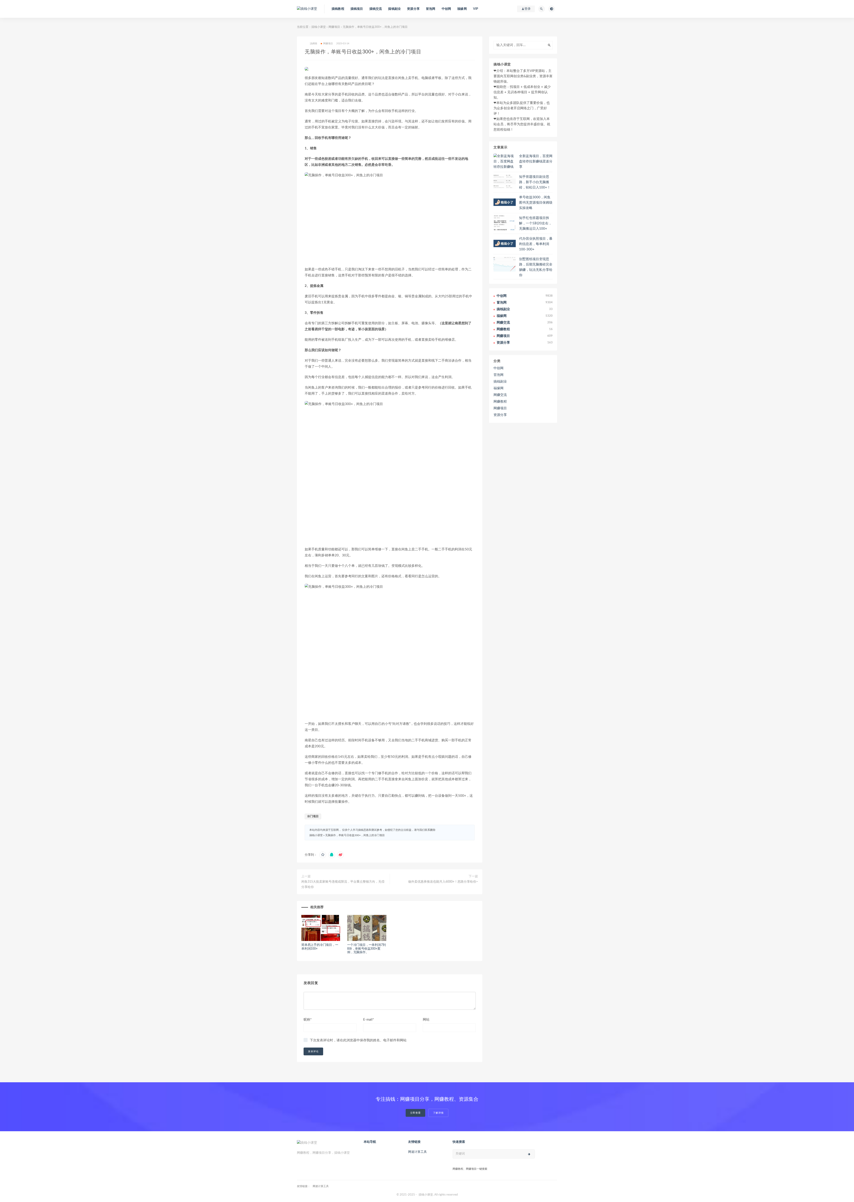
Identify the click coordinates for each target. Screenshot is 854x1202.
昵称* (308, 1019)
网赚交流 (500, 395)
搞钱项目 (356, 8)
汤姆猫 (313, 43)
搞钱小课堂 (318, 27)
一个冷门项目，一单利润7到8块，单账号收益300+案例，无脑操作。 (366, 948)
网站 (426, 1019)
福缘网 (462, 8)
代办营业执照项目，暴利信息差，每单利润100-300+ (535, 244)
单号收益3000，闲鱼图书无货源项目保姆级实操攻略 (535, 203)
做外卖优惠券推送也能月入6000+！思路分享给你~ (443, 881)
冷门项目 (313, 816)
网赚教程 (500, 401)
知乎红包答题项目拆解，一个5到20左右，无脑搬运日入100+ (535, 223)
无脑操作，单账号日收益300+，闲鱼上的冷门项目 (355, 835)
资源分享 (413, 8)
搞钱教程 (338, 8)
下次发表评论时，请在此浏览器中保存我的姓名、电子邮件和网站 (358, 1040)
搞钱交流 (375, 8)
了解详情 (438, 1113)
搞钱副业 (394, 8)
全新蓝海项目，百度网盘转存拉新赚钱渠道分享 (535, 161)
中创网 (446, 8)
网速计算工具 (417, 1151)
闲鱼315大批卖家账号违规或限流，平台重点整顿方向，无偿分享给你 (343, 884)
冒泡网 (430, 8)
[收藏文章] (322, 854)
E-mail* (368, 1019)
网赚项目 (334, 27)
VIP (475, 8)
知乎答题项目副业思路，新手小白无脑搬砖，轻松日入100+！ (534, 182)
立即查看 (415, 1113)
